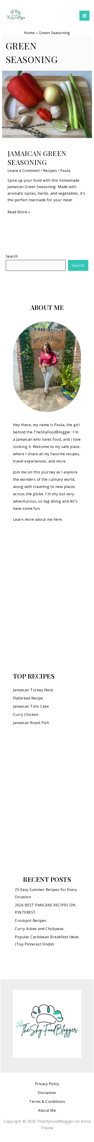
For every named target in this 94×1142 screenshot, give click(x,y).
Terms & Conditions (47, 1101)
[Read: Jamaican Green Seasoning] (47, 104)
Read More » (19, 211)
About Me (47, 1110)
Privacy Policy (47, 1083)
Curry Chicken (26, 714)
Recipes (50, 170)
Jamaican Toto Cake (31, 706)
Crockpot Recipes (30, 920)
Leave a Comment (24, 170)
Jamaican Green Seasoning (37, 158)
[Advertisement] (47, 597)
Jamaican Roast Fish (31, 722)
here (58, 519)
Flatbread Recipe (28, 698)
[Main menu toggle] (84, 16)
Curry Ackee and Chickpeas (39, 928)
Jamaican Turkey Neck (33, 689)
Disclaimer (47, 1092)
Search (12, 256)
